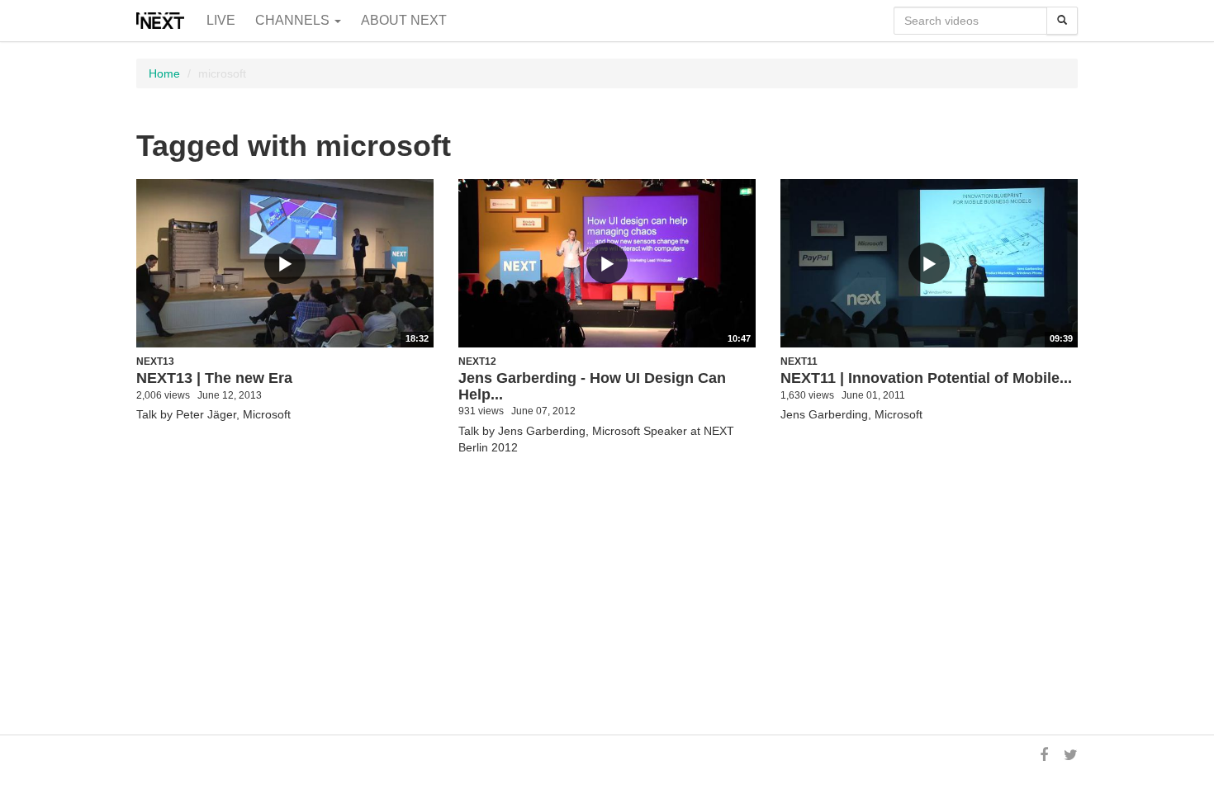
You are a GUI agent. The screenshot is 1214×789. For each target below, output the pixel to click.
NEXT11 (799, 361)
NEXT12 (477, 361)
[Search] (1062, 21)
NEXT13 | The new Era (214, 378)
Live (220, 20)
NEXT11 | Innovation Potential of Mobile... (926, 378)
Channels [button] (294, 20)
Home (164, 73)
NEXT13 (155, 361)
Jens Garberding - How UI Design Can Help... (592, 386)
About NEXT (404, 20)
